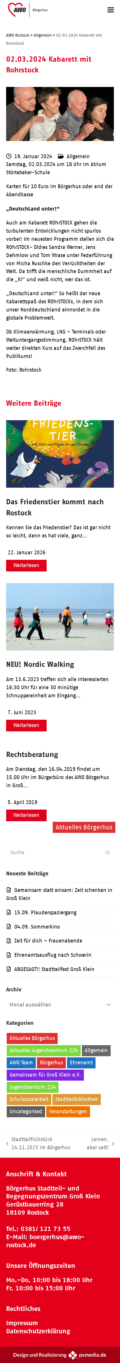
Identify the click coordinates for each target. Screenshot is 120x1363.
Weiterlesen (26, 565)
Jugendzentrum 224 (33, 1087)
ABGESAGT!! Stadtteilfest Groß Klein (54, 969)
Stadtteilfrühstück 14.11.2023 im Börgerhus (38, 1144)
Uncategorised (26, 1111)
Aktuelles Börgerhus (32, 1038)
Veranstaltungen (68, 1111)
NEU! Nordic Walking (40, 664)
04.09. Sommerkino (37, 927)
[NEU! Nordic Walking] (60, 649)
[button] (110, 9)
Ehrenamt (81, 1063)
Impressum (22, 1323)
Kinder (70, 1087)
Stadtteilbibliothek (76, 1099)
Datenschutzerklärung (38, 1331)
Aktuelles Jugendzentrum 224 (44, 1050)
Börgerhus (51, 1063)
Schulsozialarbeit (29, 1099)
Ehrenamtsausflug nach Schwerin (52, 955)
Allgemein (78, 156)
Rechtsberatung (32, 754)
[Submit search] (107, 853)
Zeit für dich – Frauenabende (48, 941)
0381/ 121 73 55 (45, 1228)
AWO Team (21, 1063)
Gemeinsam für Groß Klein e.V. (45, 1075)
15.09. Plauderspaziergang (45, 912)
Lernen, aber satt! (96, 1144)
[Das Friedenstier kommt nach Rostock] (60, 486)
